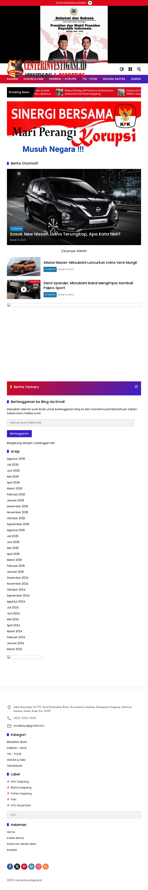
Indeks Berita (15, 838)
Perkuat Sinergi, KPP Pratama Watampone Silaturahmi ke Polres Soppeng (77, 92)
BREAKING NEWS (17, 742)
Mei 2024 (13, 619)
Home (11, 832)
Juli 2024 (13, 607)
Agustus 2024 (16, 601)
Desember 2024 (18, 578)
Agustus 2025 (16, 530)
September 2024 (18, 595)
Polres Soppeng (21, 793)
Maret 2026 (14, 488)
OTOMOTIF (16, 228)
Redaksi (12, 850)
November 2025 (17, 512)
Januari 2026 (15, 500)
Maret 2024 (14, 631)
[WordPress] (31, 867)
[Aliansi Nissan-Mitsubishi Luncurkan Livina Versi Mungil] (23, 266)
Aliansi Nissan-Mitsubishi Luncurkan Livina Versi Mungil (90, 262)
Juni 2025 (13, 542)
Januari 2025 (15, 572)
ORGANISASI (14, 766)
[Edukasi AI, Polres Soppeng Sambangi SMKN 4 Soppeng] (109, 92)
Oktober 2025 (16, 518)
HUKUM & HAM (16, 760)
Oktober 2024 (16, 590)
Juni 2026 (13, 471)
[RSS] (46, 867)
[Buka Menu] (130, 69)
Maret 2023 (14, 649)
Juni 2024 (13, 613)
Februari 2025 (16, 566)
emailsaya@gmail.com (29, 726)
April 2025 (13, 554)
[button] (121, 69)
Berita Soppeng (21, 787)
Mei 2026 (13, 476)
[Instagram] (38, 867)
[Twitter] (17, 867)
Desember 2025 (17, 506)
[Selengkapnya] (136, 386)
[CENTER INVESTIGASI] (46, 69)
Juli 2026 (12, 465)
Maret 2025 (14, 560)
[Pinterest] (24, 867)
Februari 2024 (16, 637)
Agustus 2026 (16, 459)
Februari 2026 (16, 494)
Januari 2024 (15, 643)
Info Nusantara (21, 805)
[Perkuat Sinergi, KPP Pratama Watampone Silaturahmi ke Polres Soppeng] (47, 92)
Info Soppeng (20, 781)
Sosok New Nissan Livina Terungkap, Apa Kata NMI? (65, 234)
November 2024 (18, 584)
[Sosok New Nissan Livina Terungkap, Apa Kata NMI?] (74, 207)
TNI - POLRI (14, 754)
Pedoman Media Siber (21, 844)
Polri (13, 799)
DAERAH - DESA (17, 748)
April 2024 (13, 625)
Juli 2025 (12, 536)
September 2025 (18, 524)
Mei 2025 (13, 548)
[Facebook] (10, 867)
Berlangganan (19, 433)
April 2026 (13, 482)
